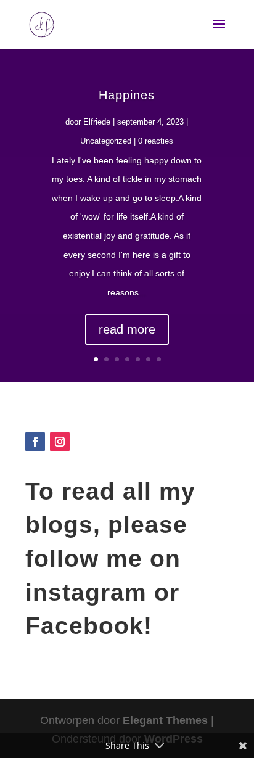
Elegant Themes (165, 720)
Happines (127, 95)
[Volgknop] (35, 441)
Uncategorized (105, 141)
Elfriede (96, 121)
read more (127, 329)
